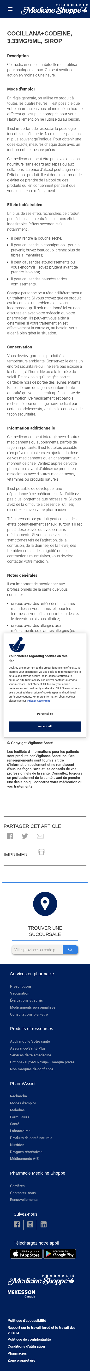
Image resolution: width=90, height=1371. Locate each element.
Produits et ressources (31, 1028)
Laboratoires (20, 1131)
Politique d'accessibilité (27, 1320)
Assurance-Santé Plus (28, 1048)
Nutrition (17, 1145)
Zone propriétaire (21, 1360)
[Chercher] (70, 949)
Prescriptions (21, 986)
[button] (10, 836)
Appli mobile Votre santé (30, 1041)
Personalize (45, 713)
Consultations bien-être (29, 1014)
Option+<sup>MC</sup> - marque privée (42, 1062)
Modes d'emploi (23, 1103)
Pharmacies (17, 1353)
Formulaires (19, 1117)
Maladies (17, 1110)
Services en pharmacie (32, 973)
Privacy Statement (38, 700)
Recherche (18, 1096)
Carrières (17, 1186)
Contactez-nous (23, 1193)
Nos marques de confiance (31, 1069)
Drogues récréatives (26, 1152)
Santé (14, 1124)
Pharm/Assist (23, 1083)
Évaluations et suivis (26, 1000)
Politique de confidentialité (29, 1339)
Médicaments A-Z (24, 1158)
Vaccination (19, 993)
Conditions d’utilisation (26, 1346)
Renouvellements (24, 1200)
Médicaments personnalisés (32, 1007)
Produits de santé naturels (31, 1138)
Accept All (45, 726)
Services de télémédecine (30, 1055)
